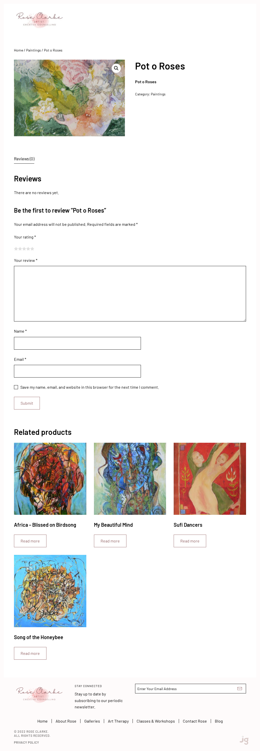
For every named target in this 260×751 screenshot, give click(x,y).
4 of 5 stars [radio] (28, 249)
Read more (30, 540)
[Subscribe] (239, 688)
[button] (116, 68)
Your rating (25, 236)
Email (20, 359)
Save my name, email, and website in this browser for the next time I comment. (89, 387)
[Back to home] (39, 17)
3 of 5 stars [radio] (24, 249)
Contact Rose (195, 721)
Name (20, 331)
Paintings (33, 50)
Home (18, 50)
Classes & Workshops (156, 721)
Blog (219, 721)
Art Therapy (118, 721)
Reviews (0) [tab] (24, 158)
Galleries (92, 721)
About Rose (66, 721)
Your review (25, 260)
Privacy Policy (26, 742)
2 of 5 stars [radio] (20, 249)
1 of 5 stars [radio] (16, 249)
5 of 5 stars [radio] (32, 249)
